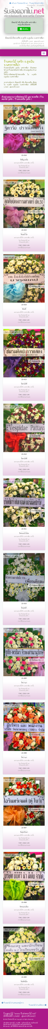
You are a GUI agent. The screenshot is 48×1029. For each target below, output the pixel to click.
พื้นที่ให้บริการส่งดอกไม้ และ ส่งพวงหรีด (22, 1026)
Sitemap (7, 1026)
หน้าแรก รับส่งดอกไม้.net (19, 3)
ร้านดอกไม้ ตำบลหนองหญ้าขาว (13, 1002)
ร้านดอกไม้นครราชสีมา (36, 3)
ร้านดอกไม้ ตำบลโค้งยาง (37, 1005)
